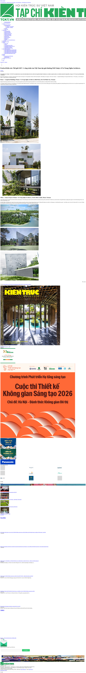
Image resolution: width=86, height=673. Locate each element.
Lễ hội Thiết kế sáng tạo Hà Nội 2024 (10, 50)
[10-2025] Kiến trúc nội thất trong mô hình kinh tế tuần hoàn (11, 660)
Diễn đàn (5, 39)
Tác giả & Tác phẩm (5, 41)
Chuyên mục (4, 30)
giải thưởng (15, 284)
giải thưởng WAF (20, 284)
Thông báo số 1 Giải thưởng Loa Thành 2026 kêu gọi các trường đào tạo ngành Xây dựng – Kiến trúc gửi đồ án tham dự (19, 560)
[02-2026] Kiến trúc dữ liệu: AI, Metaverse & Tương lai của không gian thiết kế (14, 656)
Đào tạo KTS (6, 38)
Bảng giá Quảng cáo (7, 57)
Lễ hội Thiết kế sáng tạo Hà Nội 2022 (10, 52)
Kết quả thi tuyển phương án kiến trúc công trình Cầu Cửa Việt (10, 606)
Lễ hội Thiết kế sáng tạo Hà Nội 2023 (10, 51)
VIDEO (2, 610)
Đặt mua (2, 347)
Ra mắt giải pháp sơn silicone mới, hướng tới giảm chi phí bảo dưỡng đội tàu (12, 484)
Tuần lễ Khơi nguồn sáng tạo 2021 (9, 53)
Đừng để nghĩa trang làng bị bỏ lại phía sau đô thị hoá (8, 506)
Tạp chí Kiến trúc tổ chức (8, 45)
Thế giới (5, 28)
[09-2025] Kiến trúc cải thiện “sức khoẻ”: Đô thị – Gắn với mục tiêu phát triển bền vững (15, 661)
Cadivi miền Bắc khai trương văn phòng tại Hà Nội (8, 492)
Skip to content (2, 0)
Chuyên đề (4, 40)
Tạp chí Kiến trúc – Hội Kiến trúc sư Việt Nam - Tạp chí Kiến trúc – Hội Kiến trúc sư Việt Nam (15, 2)
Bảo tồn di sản (6, 36)
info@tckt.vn (31, 669)
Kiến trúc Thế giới (7, 37)
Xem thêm (2, 514)
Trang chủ (2, 62)
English (3, 58)
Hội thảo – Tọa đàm (9, 27)
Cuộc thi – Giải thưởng (10, 26)
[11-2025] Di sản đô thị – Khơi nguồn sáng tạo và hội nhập (11, 659)
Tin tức (3, 23)
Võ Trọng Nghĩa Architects (27, 284)
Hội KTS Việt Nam (7, 22)
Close (3, 60)
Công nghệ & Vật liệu (7, 35)
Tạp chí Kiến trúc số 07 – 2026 (5, 346)
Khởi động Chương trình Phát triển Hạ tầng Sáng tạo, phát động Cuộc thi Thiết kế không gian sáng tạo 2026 (17, 591)
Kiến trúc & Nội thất (7, 34)
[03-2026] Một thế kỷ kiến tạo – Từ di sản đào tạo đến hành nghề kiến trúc (13, 655)
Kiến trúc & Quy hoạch (8, 33)
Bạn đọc (3, 54)
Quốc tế (5, 44)
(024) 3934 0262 (23, 669)
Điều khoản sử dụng (3, 670)
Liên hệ (3, 55)
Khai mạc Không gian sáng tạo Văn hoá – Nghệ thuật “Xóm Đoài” (11, 499)
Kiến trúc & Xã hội (7, 32)
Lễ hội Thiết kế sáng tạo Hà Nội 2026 (10, 49)
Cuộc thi (3, 42)
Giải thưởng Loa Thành (8, 47)
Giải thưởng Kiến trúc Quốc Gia (9, 46)
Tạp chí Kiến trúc (7, 25)
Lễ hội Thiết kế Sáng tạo (6, 48)
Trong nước (6, 29)
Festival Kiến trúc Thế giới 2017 (8, 284)
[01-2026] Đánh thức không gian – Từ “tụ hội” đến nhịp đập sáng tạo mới (13, 657)
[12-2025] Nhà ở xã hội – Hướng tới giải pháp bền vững (10, 658)
